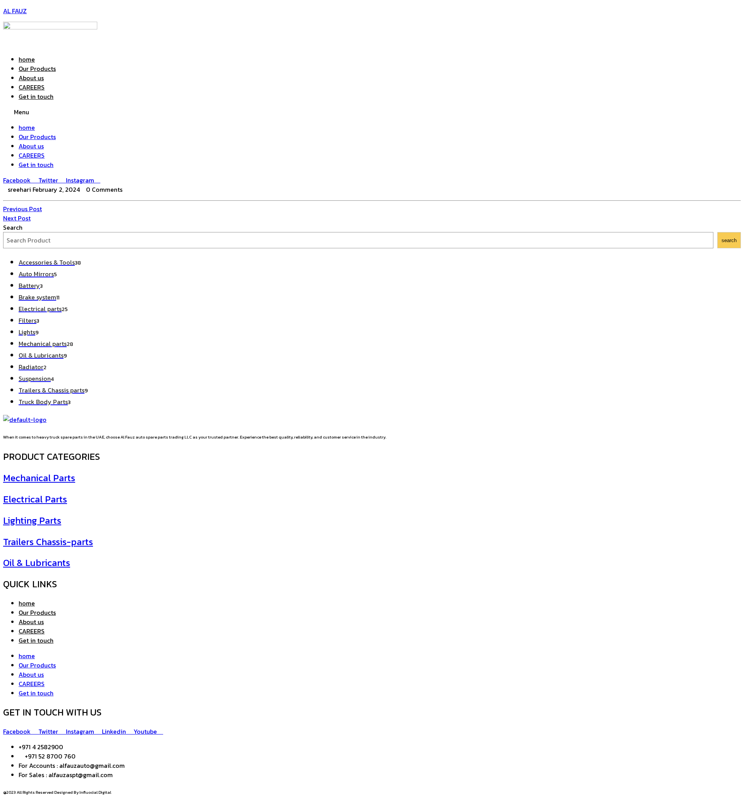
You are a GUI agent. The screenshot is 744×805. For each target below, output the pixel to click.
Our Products (37, 68)
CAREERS (32, 87)
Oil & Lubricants (36, 562)
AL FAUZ (15, 10)
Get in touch (36, 96)
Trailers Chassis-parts (48, 542)
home (27, 59)
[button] (372, 112)
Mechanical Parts (39, 478)
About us (31, 78)
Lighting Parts (32, 520)
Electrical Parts (35, 499)
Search (12, 227)
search (729, 240)
